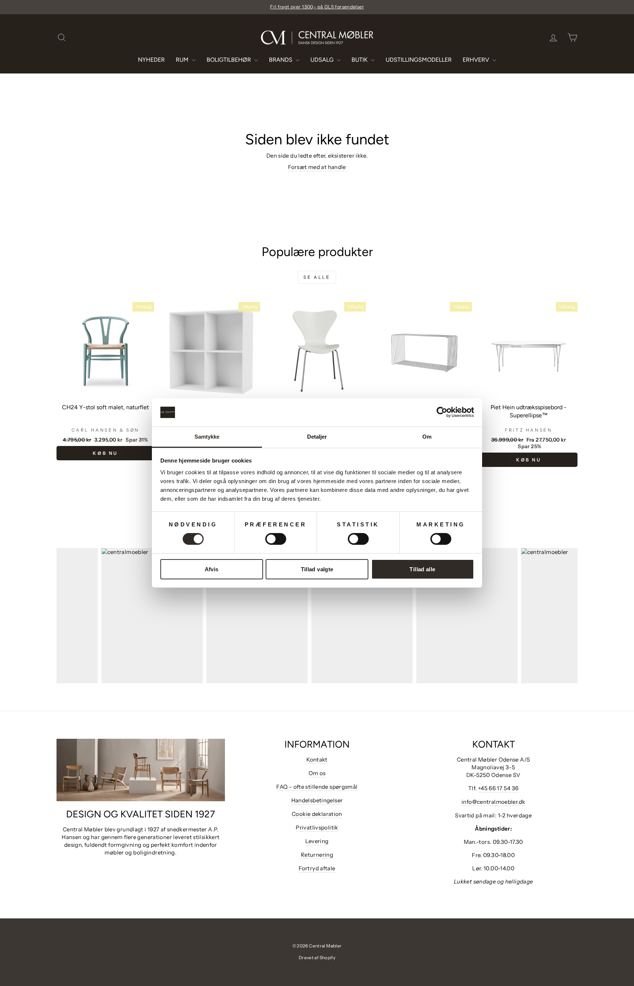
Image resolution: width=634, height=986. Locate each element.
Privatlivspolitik (317, 827)
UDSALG (322, 59)
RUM (183, 59)
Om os (317, 773)
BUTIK (360, 59)
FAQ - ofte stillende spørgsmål (316, 786)
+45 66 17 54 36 (498, 788)
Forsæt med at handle (317, 166)
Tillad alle (422, 569)
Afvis (212, 569)
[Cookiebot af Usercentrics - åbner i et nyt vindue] (442, 412)
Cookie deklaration (317, 813)
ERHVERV (477, 59)
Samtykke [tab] (207, 436)
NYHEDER (151, 59)
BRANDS (281, 59)
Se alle (316, 277)
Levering (316, 841)
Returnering (317, 854)
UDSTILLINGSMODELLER (419, 59)
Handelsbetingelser (317, 800)
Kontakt (317, 759)
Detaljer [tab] (317, 436)
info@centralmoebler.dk (493, 801)
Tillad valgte (317, 569)
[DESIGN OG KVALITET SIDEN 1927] (141, 770)
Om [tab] (426, 436)
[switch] (275, 539)
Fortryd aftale (317, 868)
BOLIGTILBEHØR (229, 59)
